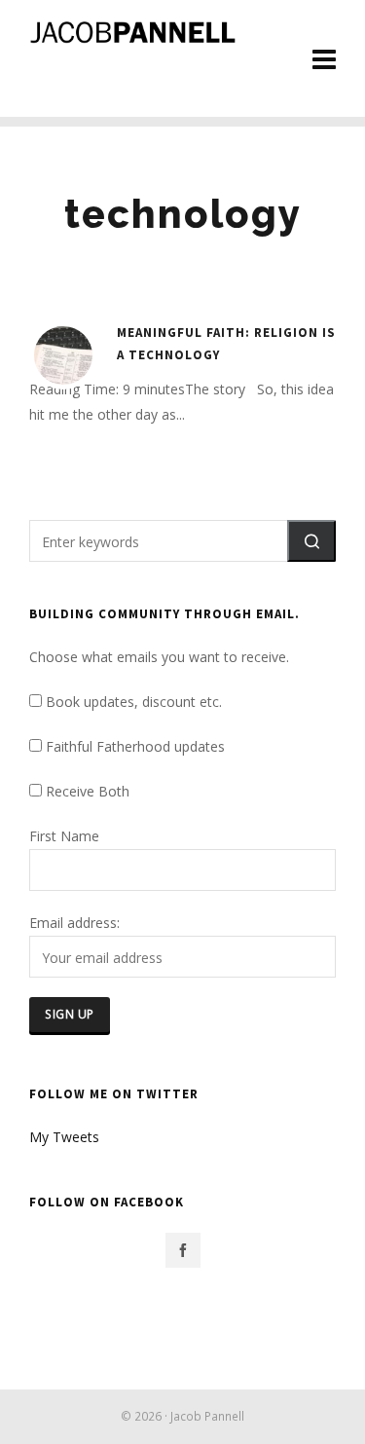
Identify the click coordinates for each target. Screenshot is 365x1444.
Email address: (74, 922)
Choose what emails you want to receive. (159, 657)
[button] (311, 541)
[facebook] (183, 1250)
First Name (64, 836)
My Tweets (64, 1137)
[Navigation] (324, 58)
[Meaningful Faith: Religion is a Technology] (63, 355)
